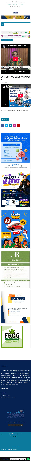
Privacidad (16, 2)
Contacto (21, 2)
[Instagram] (17, 6)
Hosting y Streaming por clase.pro (9, 449)
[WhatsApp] (15, 6)
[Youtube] (19, 6)
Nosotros (8, 2)
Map (12, 2)
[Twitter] (12, 6)
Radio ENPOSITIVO (15, 446)
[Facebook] (10, 6)
